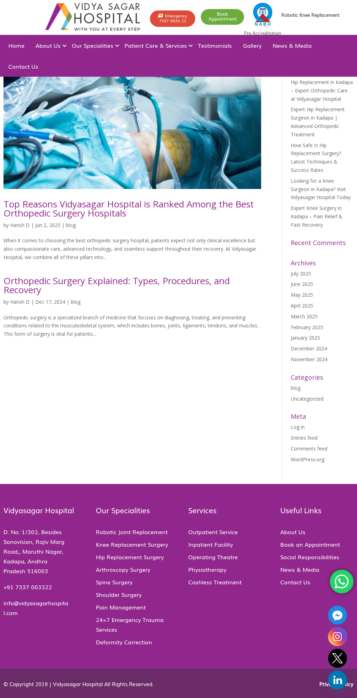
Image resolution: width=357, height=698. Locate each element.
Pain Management (121, 607)
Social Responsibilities (309, 557)
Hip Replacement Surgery (130, 557)
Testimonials (215, 45)
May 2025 (302, 294)
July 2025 (301, 273)
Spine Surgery (114, 582)
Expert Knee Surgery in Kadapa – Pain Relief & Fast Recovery (316, 216)
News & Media (292, 45)
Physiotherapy (207, 569)
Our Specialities (92, 45)
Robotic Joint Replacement (132, 532)
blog (71, 225)
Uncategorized (307, 398)
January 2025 (305, 337)
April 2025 (302, 305)
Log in (298, 427)
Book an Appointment (310, 544)
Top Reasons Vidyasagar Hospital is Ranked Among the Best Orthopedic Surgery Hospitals (128, 208)
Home (16, 45)
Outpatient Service (213, 532)
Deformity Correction (124, 642)
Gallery (252, 45)
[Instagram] (337, 636)
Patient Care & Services (155, 45)
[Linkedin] (337, 679)
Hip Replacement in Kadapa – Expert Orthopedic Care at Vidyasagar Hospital (322, 90)
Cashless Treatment (215, 582)
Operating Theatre (213, 557)
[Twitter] (337, 658)
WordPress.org (307, 459)
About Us (48, 45)
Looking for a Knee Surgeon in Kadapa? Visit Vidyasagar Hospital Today (321, 189)
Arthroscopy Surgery (123, 569)
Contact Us (23, 66)
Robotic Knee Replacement (310, 15)
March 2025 (304, 316)
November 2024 (309, 359)
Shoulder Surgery (119, 594)
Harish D (20, 225)
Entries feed (304, 437)
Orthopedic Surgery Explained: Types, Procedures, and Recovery (116, 285)
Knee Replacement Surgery (132, 544)
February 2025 (307, 327)
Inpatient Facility (210, 544)
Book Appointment (222, 16)
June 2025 (302, 284)
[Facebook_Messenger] (337, 615)
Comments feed (309, 448)
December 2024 (309, 348)
